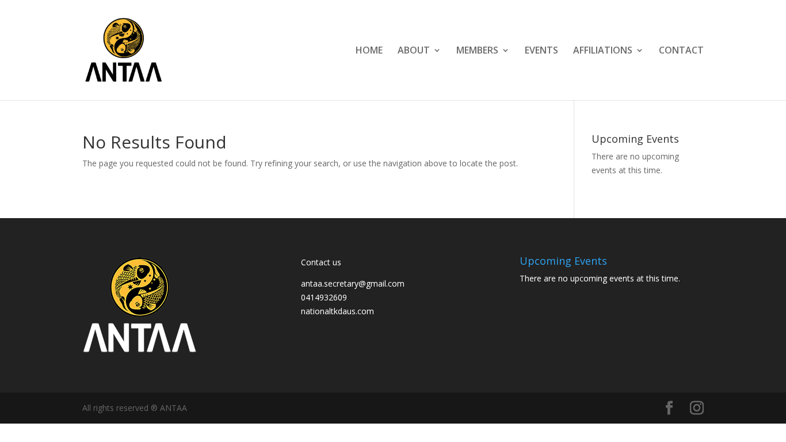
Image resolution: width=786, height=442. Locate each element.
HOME (369, 51)
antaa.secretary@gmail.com (353, 283)
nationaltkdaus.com (337, 311)
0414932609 (324, 297)
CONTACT (681, 51)
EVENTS (541, 51)
